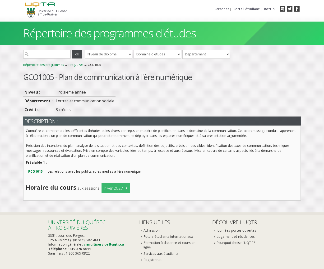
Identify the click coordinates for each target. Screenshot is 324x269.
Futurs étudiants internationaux (168, 236)
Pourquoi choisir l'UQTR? (236, 242)
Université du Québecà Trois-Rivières (77, 225)
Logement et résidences (236, 236)
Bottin (269, 9)
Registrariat (152, 259)
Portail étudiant (246, 9)
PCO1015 (35, 171)
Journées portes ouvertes (236, 230)
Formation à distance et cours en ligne (169, 244)
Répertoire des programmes (43, 65)
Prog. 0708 (76, 65)
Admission (151, 230)
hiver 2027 (113, 188)
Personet (221, 9)
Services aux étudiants (161, 253)
